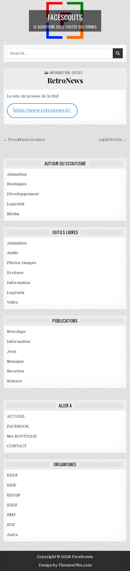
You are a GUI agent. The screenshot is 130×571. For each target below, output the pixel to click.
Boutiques (17, 184)
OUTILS (77, 72)
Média (13, 214)
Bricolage (16, 331)
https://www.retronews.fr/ (42, 110)
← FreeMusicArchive (24, 139)
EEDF (12, 475)
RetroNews (65, 80)
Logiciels (15, 204)
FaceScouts (65, 16)
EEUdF (14, 495)
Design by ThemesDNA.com (65, 565)
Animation (17, 174)
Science (14, 381)
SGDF (12, 505)
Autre (12, 534)
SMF (11, 514)
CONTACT (17, 446)
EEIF (11, 485)
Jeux (11, 351)
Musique (15, 361)
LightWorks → (113, 139)
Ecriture (15, 272)
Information (60, 72)
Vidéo (12, 302)
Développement (23, 194)
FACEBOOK (18, 426)
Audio (12, 252)
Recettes (15, 371)
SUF (11, 524)
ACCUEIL (16, 416)
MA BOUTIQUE (22, 436)
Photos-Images (21, 262)
